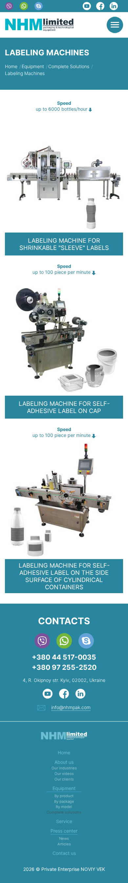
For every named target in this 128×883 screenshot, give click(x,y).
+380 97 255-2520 (64, 667)
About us (64, 762)
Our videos (64, 773)
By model (64, 806)
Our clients (64, 779)
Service (64, 821)
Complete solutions (64, 812)
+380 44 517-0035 (64, 657)
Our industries (64, 768)
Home (64, 752)
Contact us (64, 853)
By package (64, 801)
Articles (64, 844)
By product (64, 796)
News (64, 838)
